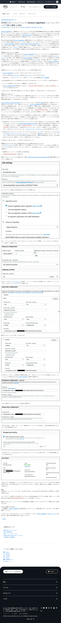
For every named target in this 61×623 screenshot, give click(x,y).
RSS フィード (8, 561)
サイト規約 (14, 613)
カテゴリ (22, 13)
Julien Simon (6, 27)
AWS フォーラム (52, 513)
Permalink (34, 27)
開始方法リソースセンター (10, 530)
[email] (41, 611)
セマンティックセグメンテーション (20, 133)
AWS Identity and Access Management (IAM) (39, 157)
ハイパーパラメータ (16, 281)
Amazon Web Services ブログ (9, 19)
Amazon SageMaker (6, 31)
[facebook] (43, 608)
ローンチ (35, 59)
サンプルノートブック (30, 129)
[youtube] (54, 608)
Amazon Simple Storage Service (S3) (28, 123)
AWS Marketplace (26, 35)
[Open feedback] (59, 311)
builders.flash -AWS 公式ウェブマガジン (14, 535)
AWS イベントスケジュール (10, 533)
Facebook (7, 554)
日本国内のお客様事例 (9, 537)
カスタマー (16, 47)
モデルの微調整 (45, 77)
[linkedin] (46, 608)
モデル (43, 75)
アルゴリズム (15, 75)
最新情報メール (9, 559)
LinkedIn (7, 555)
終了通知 (41, 102)
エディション (31, 13)
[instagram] (49, 608)
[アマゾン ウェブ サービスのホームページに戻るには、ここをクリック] (5, 7)
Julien (4, 518)
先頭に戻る (29, 619)
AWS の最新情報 (8, 532)
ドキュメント (40, 129)
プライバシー (6, 613)
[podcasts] (56, 608)
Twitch (7, 557)
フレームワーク (28, 75)
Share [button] (40, 27)
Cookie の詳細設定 (23, 613)
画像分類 (40, 133)
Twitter (7, 552)
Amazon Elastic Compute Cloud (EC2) (29, 43)
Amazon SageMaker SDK (9, 85)
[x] (41, 608)
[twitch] (51, 608)
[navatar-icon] (57, 2)
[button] (58, 2)
